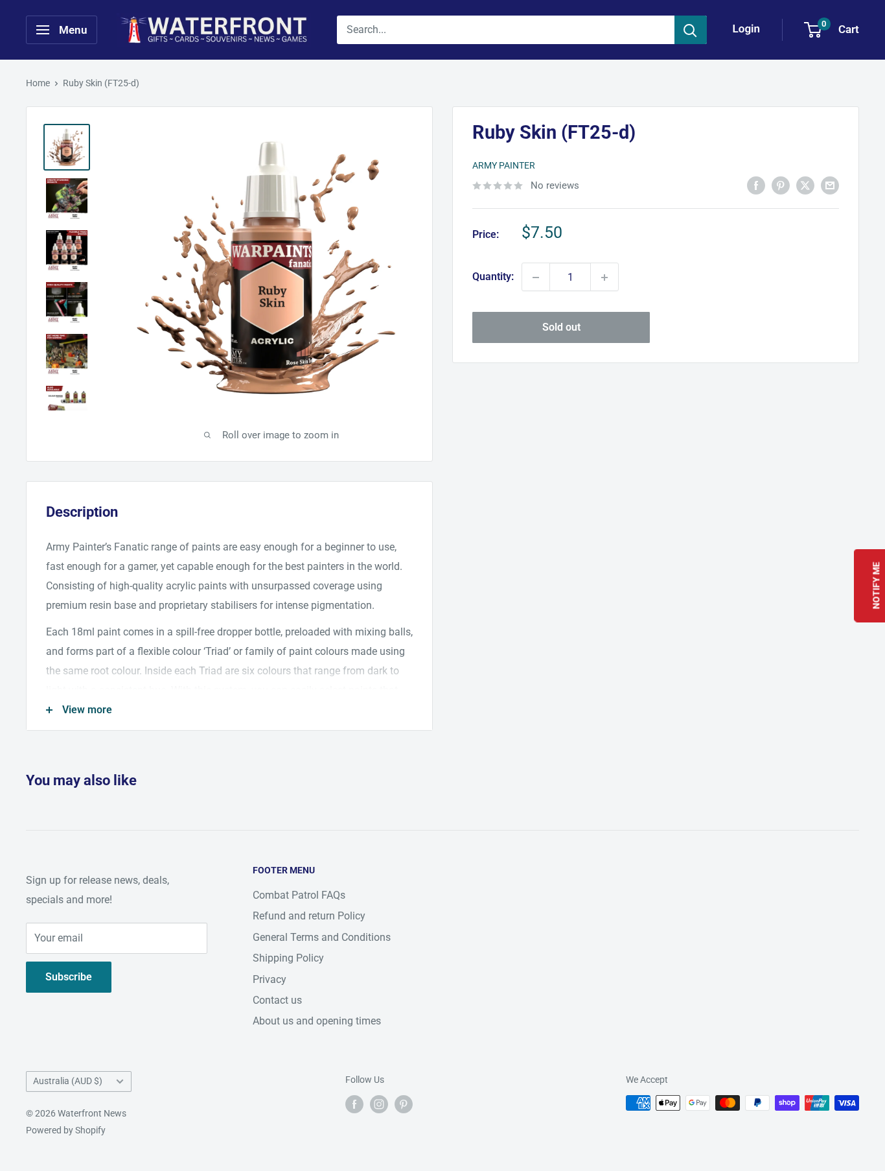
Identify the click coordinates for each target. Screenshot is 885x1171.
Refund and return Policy (309, 916)
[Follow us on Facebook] (354, 1104)
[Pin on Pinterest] (781, 185)
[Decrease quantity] (535, 277)
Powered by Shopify (66, 1130)
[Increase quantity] (604, 277)
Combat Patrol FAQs (299, 895)
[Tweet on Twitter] (805, 185)
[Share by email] (830, 185)
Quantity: (493, 277)
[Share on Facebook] (756, 185)
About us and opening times (317, 1021)
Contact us (277, 1000)
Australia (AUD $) (67, 1081)
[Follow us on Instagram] (379, 1104)
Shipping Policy (288, 958)
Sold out (561, 328)
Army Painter (503, 166)
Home (38, 83)
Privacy (269, 979)
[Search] (690, 30)
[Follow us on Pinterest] (404, 1104)
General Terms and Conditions (322, 937)
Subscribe (68, 977)
